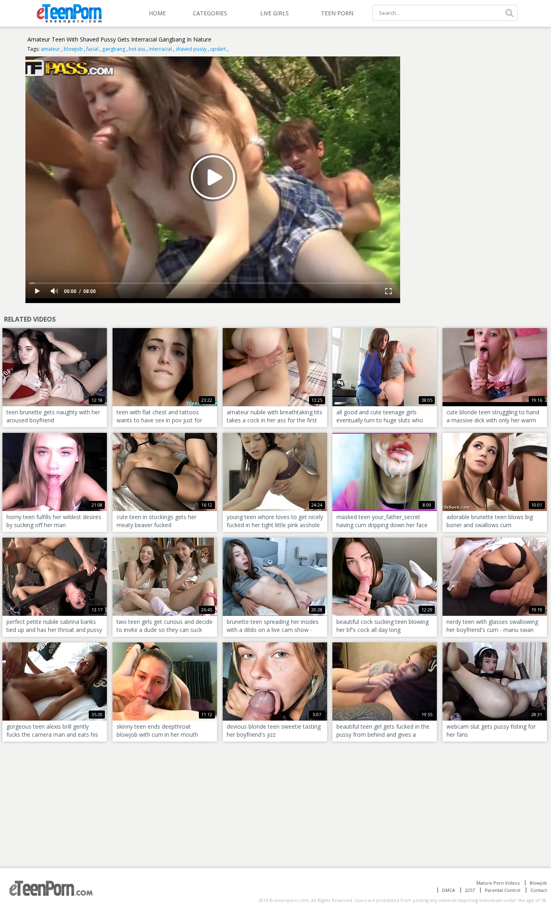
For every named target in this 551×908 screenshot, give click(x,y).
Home (157, 13)
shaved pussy (191, 49)
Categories (210, 13)
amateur (50, 49)
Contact (538, 890)
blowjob (73, 49)
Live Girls (274, 13)
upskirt (218, 49)
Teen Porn (337, 13)
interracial (160, 49)
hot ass (137, 49)
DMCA (448, 890)
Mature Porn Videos (498, 882)
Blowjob (538, 882)
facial (92, 49)
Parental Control (502, 890)
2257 (470, 890)
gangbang (113, 49)
